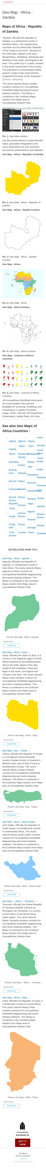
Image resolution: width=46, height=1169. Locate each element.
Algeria (12, 441)
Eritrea (21, 465)
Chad (12, 508)
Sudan (40, 469)
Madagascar (33, 454)
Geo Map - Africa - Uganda (16, 558)
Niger (30, 503)
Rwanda (31, 519)
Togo (39, 490)
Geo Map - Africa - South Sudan (18, 822)
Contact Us (23, 1159)
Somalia (41, 445)
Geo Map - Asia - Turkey (14, 750)
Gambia (22, 489)
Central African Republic (13, 500)
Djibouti (22, 441)
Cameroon (14, 489)
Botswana (14, 462)
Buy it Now (23, 1143)
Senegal (31, 527)
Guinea (21, 505)
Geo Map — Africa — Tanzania (18, 901)
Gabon (21, 481)
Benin (12, 454)
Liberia (30, 441)
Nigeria (31, 511)
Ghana (21, 497)
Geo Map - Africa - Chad (14, 997)
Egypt (22, 446)
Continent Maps (11, 645)
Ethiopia (22, 473)
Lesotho (22, 532)
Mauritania (32, 474)
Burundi (13, 481)
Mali (30, 466)
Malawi (31, 462)
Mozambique (34, 490)
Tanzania (41, 485)
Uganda (41, 506)
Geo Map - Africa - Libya (14, 652)
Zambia (40, 525)
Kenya (21, 524)
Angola (12, 449)
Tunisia (40, 498)
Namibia (31, 498)
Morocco (31, 482)
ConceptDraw (8, 2)
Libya (31, 446)
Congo (12, 516)
